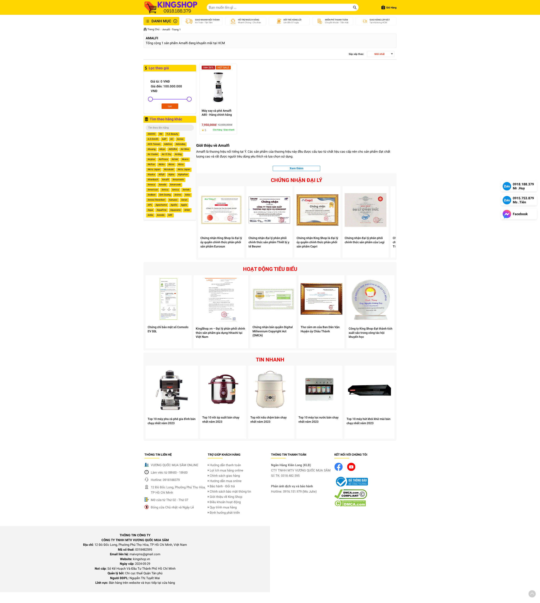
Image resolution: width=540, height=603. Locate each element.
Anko (187, 194)
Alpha (171, 174)
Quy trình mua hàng (223, 507)
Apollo (174, 205)
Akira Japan (154, 169)
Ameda (162, 184)
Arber (187, 210)
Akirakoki (169, 169)
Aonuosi (173, 199)
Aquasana (175, 210)
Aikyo (162, 149)
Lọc (170, 106)
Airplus (151, 159)
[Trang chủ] (170, 7)
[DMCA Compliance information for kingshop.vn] (350, 498)
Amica (165, 189)
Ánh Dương (165, 194)
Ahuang (151, 149)
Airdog (178, 154)
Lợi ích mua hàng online (226, 470)
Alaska (151, 174)
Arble (150, 215)
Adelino (168, 144)
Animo (177, 194)
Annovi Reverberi (156, 199)
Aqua (150, 210)
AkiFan (151, 164)
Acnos (180, 139)
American (153, 189)
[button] (532, 594)
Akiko (162, 164)
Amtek (186, 189)
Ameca (151, 184)
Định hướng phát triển (224, 513)
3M (160, 134)
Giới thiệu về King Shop (225, 497)
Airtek (175, 159)
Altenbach (153, 179)
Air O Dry (166, 154)
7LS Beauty (172, 134)
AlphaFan (183, 174)
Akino (171, 164)
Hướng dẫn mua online (225, 481)
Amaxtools (178, 179)
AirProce (163, 159)
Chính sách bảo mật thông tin (230, 491)
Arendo (160, 215)
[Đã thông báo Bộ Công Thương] (351, 487)
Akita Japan (184, 169)
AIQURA (173, 149)
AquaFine (161, 210)
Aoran (184, 199)
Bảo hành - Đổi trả (222, 486)
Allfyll (162, 174)
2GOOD (151, 134)
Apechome (161, 205)
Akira (181, 164)
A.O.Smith (153, 139)
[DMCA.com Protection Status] (350, 505)
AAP (164, 139)
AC (171, 139)
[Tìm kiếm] (355, 7)
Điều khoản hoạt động (225, 502)
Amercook (175, 184)
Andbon (151, 194)
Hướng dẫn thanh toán (225, 465)
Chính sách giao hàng (224, 476)
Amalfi (165, 179)
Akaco (185, 159)
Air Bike (185, 149)
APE (150, 205)
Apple (184, 205)
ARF (170, 215)
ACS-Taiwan (154, 144)
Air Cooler (153, 154)
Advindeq (180, 144)
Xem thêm (296, 168)
